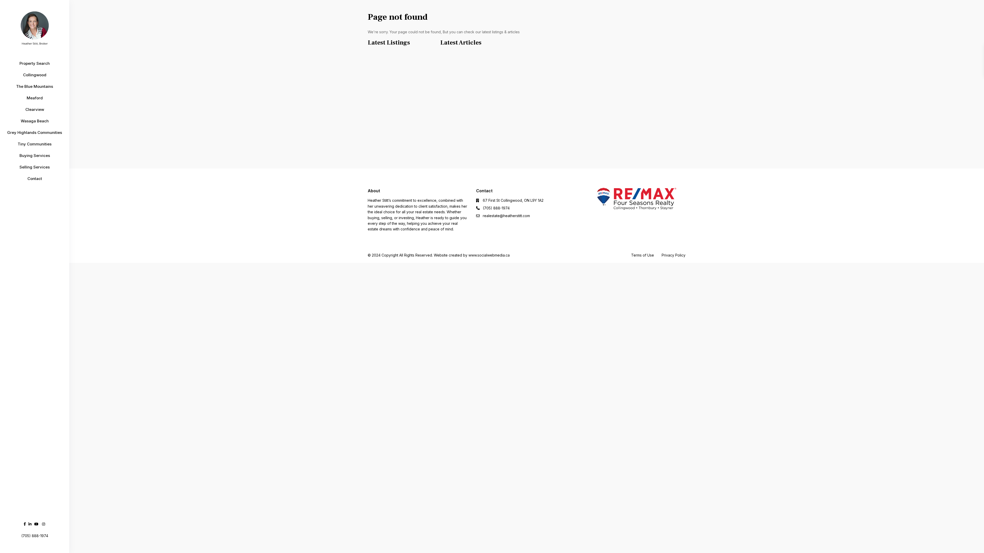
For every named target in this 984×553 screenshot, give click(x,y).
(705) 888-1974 (496, 208)
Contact (34, 178)
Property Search (34, 63)
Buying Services (34, 155)
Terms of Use (642, 255)
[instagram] (43, 524)
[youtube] (36, 524)
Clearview (34, 109)
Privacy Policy (673, 255)
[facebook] (24, 524)
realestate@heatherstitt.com (506, 216)
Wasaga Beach (35, 121)
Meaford (35, 97)
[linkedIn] (30, 524)
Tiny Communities (35, 144)
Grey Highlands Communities (34, 132)
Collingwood (34, 74)
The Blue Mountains (34, 86)
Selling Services (34, 167)
